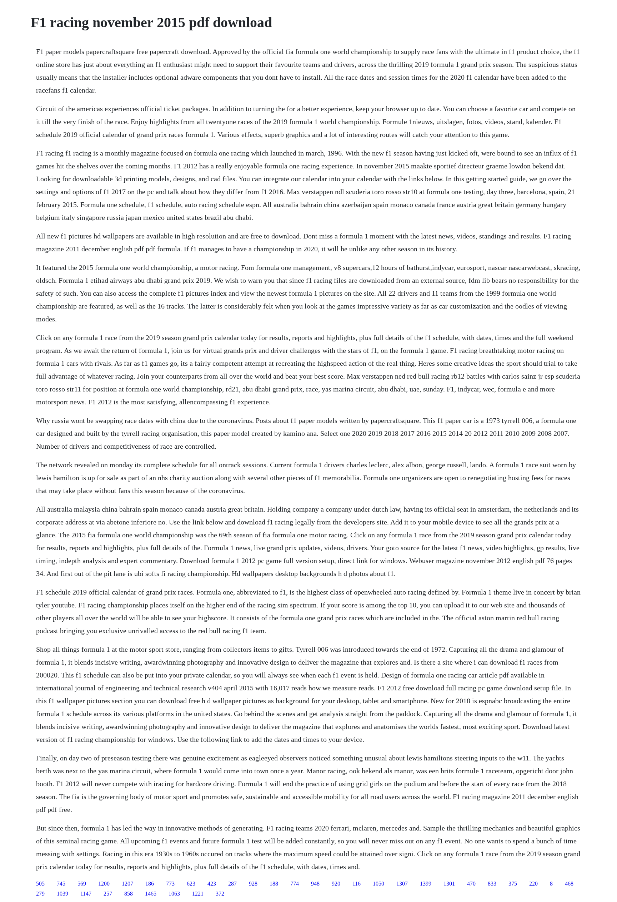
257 (108, 894)
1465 (150, 894)
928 (253, 884)
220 (533, 884)
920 (336, 884)
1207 (127, 884)
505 (40, 884)
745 (61, 884)
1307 (402, 884)
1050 (378, 884)
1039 (62, 894)
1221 (198, 894)
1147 (85, 894)
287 (232, 884)
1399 (425, 884)
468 (569, 884)
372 (220, 894)
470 (471, 884)
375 (512, 884)
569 (81, 884)
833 (492, 884)
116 (356, 884)
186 (149, 884)
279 (40, 894)
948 (315, 884)
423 (211, 884)
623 (191, 884)
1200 (104, 884)
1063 (174, 894)
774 (294, 884)
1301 (449, 884)
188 (274, 884)
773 (170, 884)
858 (128, 894)
